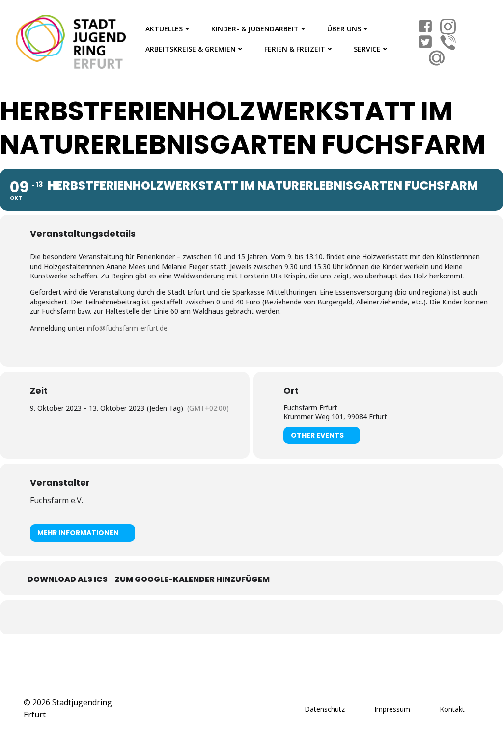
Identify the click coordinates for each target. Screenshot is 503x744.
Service (367, 49)
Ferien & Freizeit (294, 49)
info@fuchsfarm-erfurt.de (127, 327)
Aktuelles (164, 28)
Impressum (392, 709)
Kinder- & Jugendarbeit (255, 28)
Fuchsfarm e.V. (56, 500)
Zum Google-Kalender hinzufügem (192, 579)
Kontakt (452, 709)
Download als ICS (68, 579)
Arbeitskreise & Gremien (190, 49)
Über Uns (344, 28)
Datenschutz (325, 709)
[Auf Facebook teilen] (239, 617)
